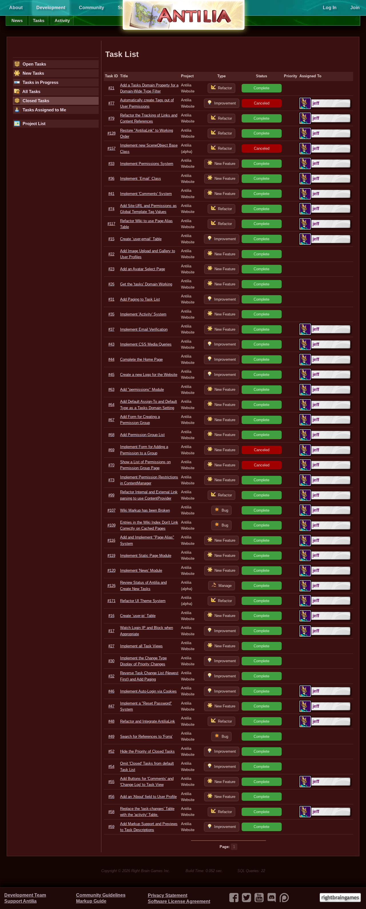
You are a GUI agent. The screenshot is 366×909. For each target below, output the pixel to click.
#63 (111, 389)
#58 (111, 812)
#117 (111, 224)
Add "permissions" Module (142, 389)
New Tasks (32, 73)
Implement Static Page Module (145, 555)
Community (91, 7)
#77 (111, 103)
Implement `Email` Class (140, 178)
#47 (111, 706)
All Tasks (30, 91)
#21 (111, 88)
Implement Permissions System (146, 163)
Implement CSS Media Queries (146, 344)
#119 (111, 555)
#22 (111, 254)
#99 (111, 495)
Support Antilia (20, 901)
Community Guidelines (101, 895)
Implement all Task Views (141, 646)
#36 (111, 178)
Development (50, 7)
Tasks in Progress (39, 82)
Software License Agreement (179, 901)
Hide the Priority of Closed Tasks (147, 751)
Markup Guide (91, 901)
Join (355, 7)
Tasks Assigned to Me (43, 110)
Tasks (38, 20)
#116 (111, 540)
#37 (111, 329)
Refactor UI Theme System (143, 601)
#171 (112, 601)
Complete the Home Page (141, 359)
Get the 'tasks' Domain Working (146, 284)
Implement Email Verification (144, 329)
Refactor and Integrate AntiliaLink (147, 721)
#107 (112, 510)
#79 (111, 118)
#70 (111, 465)
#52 (111, 751)
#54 (111, 766)
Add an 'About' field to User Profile (148, 796)
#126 (112, 585)
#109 (112, 525)
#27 (111, 646)
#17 (111, 631)
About (16, 7)
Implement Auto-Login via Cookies (148, 691)
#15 (111, 239)
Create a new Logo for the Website (148, 374)
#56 (111, 796)
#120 (112, 570)
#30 (111, 661)
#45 (111, 374)
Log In (330, 7)
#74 (111, 209)
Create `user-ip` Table (138, 616)
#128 (112, 133)
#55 (111, 782)
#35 (111, 314)
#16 (111, 616)
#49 (111, 736)
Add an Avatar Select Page (142, 269)
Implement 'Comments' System (146, 194)
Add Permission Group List (142, 435)
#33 (111, 163)
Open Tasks (33, 64)
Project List (33, 123)
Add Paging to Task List (140, 299)
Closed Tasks (35, 100)
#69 (111, 450)
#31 (111, 299)
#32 (111, 676)
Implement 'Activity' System (143, 314)
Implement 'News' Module (141, 570)
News (17, 20)
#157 (112, 148)
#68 (111, 435)
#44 (111, 359)
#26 (111, 284)
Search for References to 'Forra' (146, 736)
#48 (111, 721)
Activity (62, 20)
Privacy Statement (167, 895)
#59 (111, 827)
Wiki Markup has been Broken (145, 510)
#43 (111, 344)
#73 (111, 480)
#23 (111, 269)
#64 (111, 405)
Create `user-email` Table (141, 239)
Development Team (25, 895)
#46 (111, 691)
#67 (111, 420)
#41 (111, 194)
